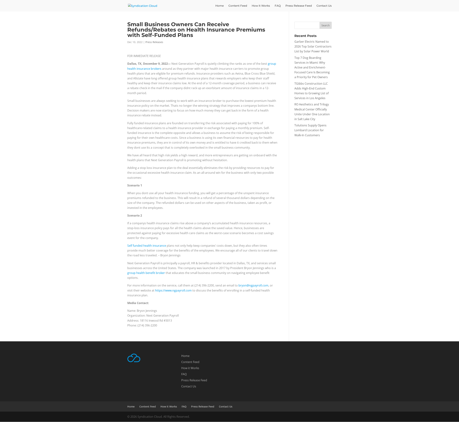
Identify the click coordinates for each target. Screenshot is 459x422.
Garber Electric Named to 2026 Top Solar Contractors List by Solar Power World (313, 46)
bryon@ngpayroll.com (253, 285)
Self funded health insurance (146, 246)
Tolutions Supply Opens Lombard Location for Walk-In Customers (310, 130)
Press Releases (154, 42)
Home (219, 5)
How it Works (261, 5)
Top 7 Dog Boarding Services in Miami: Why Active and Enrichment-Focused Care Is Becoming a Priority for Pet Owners (312, 67)
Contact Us (324, 5)
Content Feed (237, 5)
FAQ (278, 5)
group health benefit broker (146, 273)
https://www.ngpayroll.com (173, 290)
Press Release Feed (298, 5)
